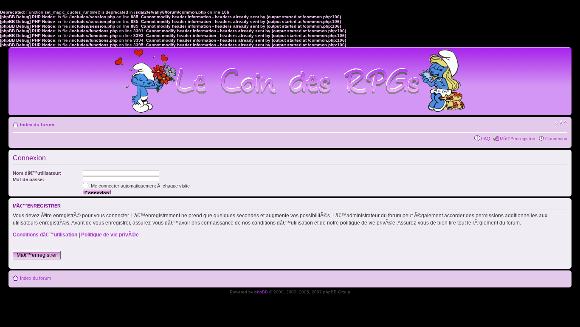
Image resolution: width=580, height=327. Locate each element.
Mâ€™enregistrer (518, 138)
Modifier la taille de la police (561, 123)
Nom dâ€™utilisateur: (37, 173)
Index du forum (37, 124)
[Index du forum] (290, 77)
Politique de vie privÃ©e (110, 235)
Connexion (556, 138)
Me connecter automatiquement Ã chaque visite (140, 185)
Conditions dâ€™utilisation (45, 235)
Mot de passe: (28, 179)
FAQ (485, 138)
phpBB (261, 292)
